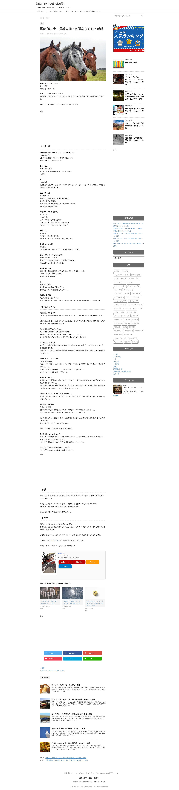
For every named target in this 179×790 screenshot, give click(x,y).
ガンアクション (133, 286)
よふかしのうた (120, 278)
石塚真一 (128, 334)
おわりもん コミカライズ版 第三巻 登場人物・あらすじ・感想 (94, 603)
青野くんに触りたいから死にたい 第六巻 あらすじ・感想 (65, 758)
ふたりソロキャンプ (121, 275)
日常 (132, 327)
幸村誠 (135, 323)
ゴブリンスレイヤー (121, 293)
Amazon (92, 562)
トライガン (133, 301)
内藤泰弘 (118, 319)
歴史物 (118, 334)
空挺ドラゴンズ (120, 338)
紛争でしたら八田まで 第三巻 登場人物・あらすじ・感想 (73, 699)
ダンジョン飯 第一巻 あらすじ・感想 (66, 685)
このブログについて (55, 11)
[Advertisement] (73, 127)
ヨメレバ (66, 555)
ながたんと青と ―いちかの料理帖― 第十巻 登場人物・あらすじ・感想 (134, 96)
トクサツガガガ (120, 301)
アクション (134, 278)
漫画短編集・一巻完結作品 (122, 371)
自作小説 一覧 (131, 62)
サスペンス (136, 293)
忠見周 (59, 670)
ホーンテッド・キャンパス (132, 308)
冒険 (127, 319)
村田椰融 (118, 331)
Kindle (65, 566)
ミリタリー (131, 312)
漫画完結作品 (117, 369)
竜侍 (63, 670)
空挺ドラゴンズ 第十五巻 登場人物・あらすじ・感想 (135, 125)
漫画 (43, 668)
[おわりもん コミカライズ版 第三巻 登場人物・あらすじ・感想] (95, 593)
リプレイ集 (117, 356)
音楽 (135, 342)
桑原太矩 (129, 331)
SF (116, 271)
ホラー (117, 308)
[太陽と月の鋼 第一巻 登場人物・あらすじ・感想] (72, 593)
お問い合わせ (41, 11)
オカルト (127, 282)
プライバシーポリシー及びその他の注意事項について (83, 11)
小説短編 (116, 361)
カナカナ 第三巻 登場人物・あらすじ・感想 (68, 728)
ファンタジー (52, 670)
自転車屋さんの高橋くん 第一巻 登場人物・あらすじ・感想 (66, 760)
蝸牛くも (118, 342)
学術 (127, 323)
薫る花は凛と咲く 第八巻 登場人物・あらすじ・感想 (135, 111)
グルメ (118, 290)
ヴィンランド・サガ (121, 316)
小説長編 (116, 364)
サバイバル (119, 297)
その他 (115, 354)
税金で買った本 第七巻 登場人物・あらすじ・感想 (134, 140)
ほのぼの (135, 275)
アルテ (117, 282)
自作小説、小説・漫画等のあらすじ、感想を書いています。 (89, 781)
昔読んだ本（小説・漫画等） (50, 3)
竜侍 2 (61, 553)
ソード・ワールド (132, 297)
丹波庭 (134, 316)
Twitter (117, 395)
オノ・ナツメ (119, 286)
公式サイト (54, 540)
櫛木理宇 (139, 331)
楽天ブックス (65, 562)
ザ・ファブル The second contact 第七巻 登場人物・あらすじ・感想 (135, 80)
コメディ (44, 670)
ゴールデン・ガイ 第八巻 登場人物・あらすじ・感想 (72, 714)
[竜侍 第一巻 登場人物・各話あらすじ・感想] (50, 593)
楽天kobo (79, 562)
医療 (135, 319)
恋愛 (117, 327)
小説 (114, 359)
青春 (127, 342)
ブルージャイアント (135, 304)
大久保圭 (118, 323)
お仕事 (125, 271)
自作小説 (133, 338)
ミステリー (119, 312)
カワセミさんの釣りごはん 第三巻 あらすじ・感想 (71, 743)
